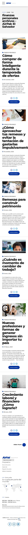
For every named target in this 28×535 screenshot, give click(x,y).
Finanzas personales (10, 52)
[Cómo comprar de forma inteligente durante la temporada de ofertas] (14, 43)
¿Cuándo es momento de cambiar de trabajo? (13, 264)
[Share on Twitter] (14, 98)
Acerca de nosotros (6, 464)
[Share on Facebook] (11, 98)
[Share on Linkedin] (17, 98)
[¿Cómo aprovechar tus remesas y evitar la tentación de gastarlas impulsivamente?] (14, 115)
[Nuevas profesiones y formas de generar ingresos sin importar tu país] (14, 309)
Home (8, 12)
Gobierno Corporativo (6, 471)
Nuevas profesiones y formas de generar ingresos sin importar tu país (13, 333)
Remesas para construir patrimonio (14, 202)
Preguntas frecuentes (6, 468)
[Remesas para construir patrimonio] (14, 187)
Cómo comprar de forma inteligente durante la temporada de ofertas (12, 66)
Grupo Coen (4, 466)
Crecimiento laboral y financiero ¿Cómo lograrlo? (12, 401)
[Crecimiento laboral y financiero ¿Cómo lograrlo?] (14, 381)
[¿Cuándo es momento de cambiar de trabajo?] (14, 246)
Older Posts (18, 444)
